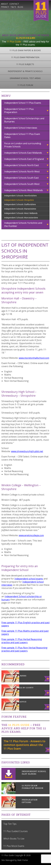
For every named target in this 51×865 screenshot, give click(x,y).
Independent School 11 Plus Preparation (19, 110)
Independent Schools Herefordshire (20, 195)
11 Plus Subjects (25, 64)
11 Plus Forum (25, 85)
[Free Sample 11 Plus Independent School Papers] (8, 779)
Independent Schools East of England (24, 159)
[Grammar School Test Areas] (8, 793)
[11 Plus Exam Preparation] (8, 807)
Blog (20, 7)
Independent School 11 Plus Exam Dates (22, 135)
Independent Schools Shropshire (19, 200)
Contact (14, 3)
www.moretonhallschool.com (34, 357)
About (4, 3)
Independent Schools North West (22, 171)
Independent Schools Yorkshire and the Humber (23, 224)
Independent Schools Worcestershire (21, 217)
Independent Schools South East (21, 177)
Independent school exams (28, 578)
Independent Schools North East (21, 165)
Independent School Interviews (20, 127)
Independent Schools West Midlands (23, 190)
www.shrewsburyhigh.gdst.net (27, 451)
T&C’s (13, 7)
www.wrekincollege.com (31, 535)
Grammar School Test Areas (25, 78)
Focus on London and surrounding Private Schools (22, 145)
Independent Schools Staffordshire (20, 204)
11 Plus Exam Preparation (25, 57)
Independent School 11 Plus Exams (22, 102)
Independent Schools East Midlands (23, 152)
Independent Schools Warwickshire (20, 208)
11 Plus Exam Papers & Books (25, 50)
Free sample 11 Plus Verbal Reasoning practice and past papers (21, 641)
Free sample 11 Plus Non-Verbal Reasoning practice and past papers (24, 649)
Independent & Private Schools (25, 71)
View (47, 749)
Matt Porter (22, 860)
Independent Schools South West (22, 184)
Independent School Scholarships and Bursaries (24, 120)
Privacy (5, 7)
